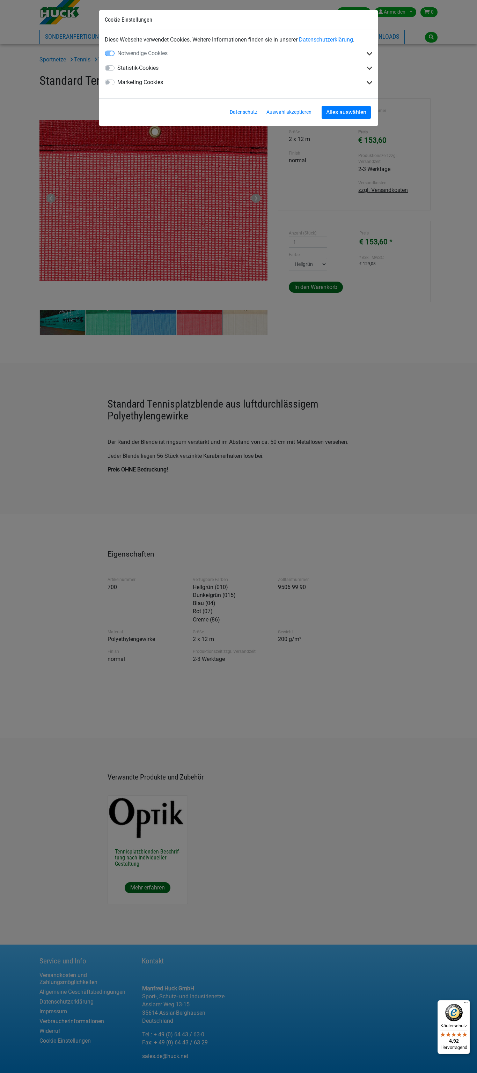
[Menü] (466, 1004)
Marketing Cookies (140, 82)
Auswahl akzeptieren (288, 112)
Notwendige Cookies (142, 53)
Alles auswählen (346, 112)
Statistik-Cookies (138, 68)
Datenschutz (243, 112)
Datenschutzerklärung (326, 39)
